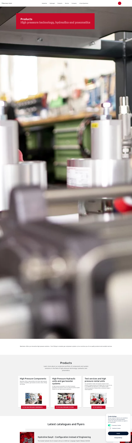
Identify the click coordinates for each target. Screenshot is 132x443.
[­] (119, 3)
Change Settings (118, 437)
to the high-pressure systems (65, 407)
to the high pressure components (32, 407)
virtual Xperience (83, 3)
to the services (97, 407)
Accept (118, 433)
